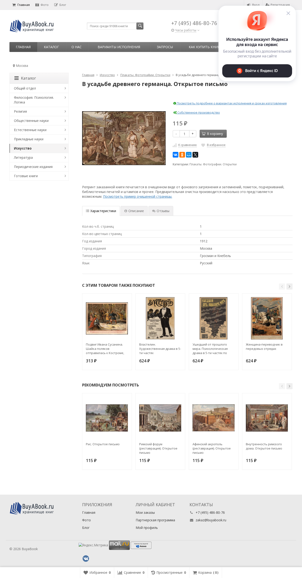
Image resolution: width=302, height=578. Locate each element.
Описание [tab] (136, 211)
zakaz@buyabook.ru (211, 520)
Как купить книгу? (206, 47)
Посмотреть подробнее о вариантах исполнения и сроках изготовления (231, 103)
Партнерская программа (155, 520)
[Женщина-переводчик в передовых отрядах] (267, 318)
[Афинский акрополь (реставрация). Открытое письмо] (214, 418)
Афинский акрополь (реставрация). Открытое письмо (212, 448)
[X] (195, 155)
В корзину (215, 133)
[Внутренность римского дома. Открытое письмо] (267, 418)
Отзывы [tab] (163, 211)
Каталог (51, 47)
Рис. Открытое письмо (103, 444)
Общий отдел (25, 88)
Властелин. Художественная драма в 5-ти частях (160, 348)
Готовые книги (26, 176)
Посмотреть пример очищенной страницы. (137, 196)
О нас (76, 47)
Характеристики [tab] (103, 211)
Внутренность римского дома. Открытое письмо (264, 446)
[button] (282, 286)
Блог (62, 5)
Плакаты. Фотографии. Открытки (213, 164)
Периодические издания (33, 166)
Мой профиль (147, 527)
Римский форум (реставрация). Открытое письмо (158, 448)
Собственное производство (198, 112)
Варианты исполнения (119, 47)
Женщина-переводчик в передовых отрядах (264, 346)
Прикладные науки (28, 139)
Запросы (165, 47)
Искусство (23, 148)
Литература (23, 157)
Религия (20, 111)
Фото (45, 5)
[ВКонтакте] (175, 155)
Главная (23, 5)
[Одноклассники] (182, 155)
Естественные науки (30, 130)
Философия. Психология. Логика (34, 99)
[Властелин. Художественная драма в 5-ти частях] (160, 318)
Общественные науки (31, 120)
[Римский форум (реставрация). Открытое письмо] (160, 418)
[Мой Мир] (189, 155)
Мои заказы (145, 512)
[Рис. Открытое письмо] (107, 418)
